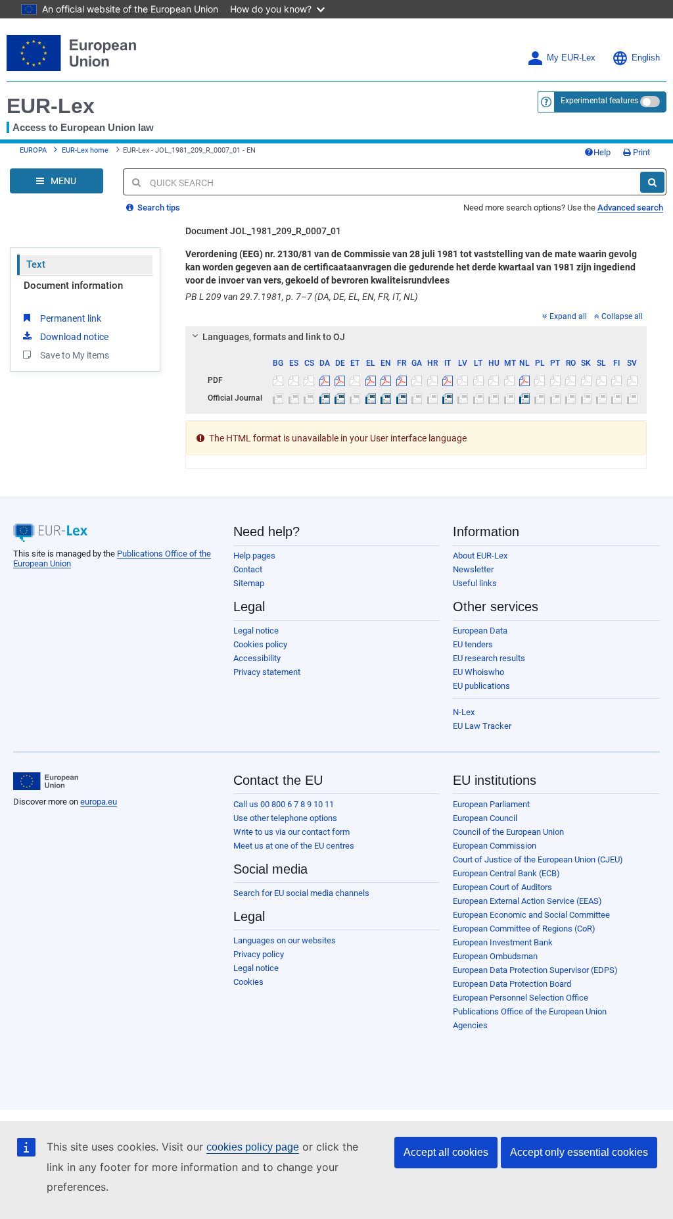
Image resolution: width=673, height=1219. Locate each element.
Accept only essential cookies (579, 1152)
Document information (73, 285)
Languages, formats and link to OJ (273, 337)
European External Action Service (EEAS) (527, 901)
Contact (247, 569)
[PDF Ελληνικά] (370, 380)
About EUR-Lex (480, 555)
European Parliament (491, 804)
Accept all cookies (446, 1152)
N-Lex (464, 712)
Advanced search (630, 207)
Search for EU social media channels (301, 893)
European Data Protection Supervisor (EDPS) (535, 970)
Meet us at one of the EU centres (293, 846)
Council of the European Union (508, 832)
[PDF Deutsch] (340, 380)
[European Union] (45, 781)
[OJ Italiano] (447, 398)
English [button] (646, 57)
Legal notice (256, 630)
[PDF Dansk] (324, 380)
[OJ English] (386, 398)
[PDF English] (386, 380)
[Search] (652, 182)
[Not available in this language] (278, 380)
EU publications (481, 686)
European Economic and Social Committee (531, 915)
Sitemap (248, 583)
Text (35, 264)
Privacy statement (266, 672)
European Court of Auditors (502, 887)
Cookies (248, 982)
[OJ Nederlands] (524, 398)
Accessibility (257, 658)
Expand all (568, 316)
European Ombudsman (495, 956)
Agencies (470, 1025)
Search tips (157, 207)
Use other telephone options (285, 818)
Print (640, 152)
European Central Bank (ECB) (506, 873)
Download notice (74, 337)
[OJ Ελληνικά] (370, 398)
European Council (485, 818)
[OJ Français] (401, 398)
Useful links (475, 583)
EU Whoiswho (478, 672)
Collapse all (622, 316)
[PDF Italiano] (447, 380)
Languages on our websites (284, 940)
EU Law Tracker (482, 726)
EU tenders (473, 644)
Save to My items (74, 355)
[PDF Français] (401, 380)
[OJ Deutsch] (340, 398)
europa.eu (98, 802)
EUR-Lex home (85, 150)
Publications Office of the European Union (530, 1011)
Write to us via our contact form (291, 832)
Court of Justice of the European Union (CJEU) (538, 859)
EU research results (489, 658)
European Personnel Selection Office (520, 998)
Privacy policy (258, 954)
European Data (480, 630)
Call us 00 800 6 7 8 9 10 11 (283, 804)
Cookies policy (260, 644)
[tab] (416, 337)
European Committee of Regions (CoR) (524, 928)
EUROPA (33, 150)
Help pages (254, 555)
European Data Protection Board (512, 984)
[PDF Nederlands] (524, 380)
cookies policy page (252, 1147)
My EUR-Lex (571, 57)
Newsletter (473, 569)
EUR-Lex (51, 106)
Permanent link (70, 318)
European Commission (494, 846)
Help (602, 152)
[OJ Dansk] (324, 398)
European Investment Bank (503, 942)
